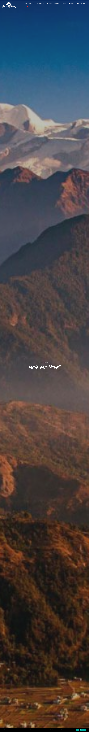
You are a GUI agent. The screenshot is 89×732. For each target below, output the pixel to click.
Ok (77, 729)
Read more (82, 729)
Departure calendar (73, 3)
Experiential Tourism (53, 3)
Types (63, 3)
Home (26, 3)
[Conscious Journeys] (9, 5)
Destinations (40, 3)
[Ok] (87, 730)
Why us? (83, 3)
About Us (31, 3)
